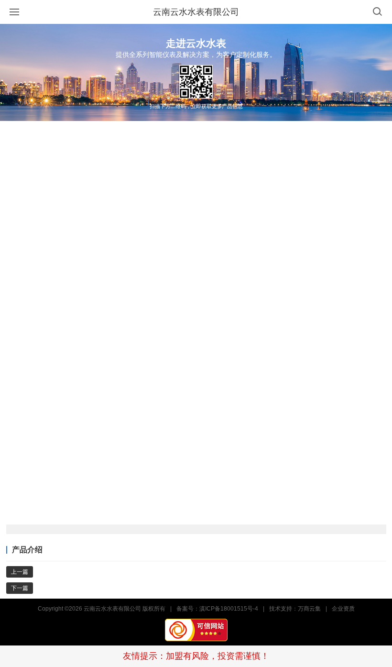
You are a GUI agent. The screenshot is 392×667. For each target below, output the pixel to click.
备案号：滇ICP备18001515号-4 (217, 608)
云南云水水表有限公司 (196, 12)
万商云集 (309, 608)
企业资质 (343, 608)
